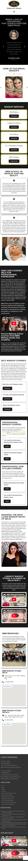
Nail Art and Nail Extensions (7, 800)
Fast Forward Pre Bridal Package (9, 802)
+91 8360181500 (8, 720)
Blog (2, 787)
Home (2, 785)
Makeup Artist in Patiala (6, 795)
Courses (3, 789)
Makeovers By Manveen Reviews (9, 793)
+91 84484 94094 (8, 682)
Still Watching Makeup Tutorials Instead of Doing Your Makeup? (14, 822)
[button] (14, 11)
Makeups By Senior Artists (7, 798)
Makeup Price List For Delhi (7, 796)
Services (3, 791)
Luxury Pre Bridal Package (7, 804)
